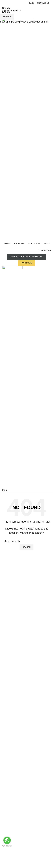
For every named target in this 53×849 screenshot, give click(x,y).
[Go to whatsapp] (7, 840)
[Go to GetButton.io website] (7, 846)
